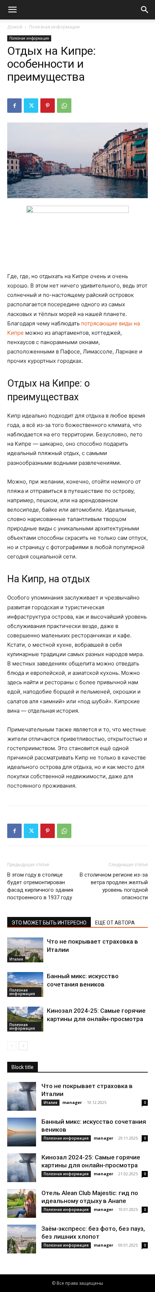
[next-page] (23, 1045)
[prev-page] (11, 1045)
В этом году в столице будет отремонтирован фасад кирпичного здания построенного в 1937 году (40, 886)
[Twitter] (31, 105)
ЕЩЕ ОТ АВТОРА (115, 923)
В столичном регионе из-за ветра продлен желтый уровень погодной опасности (114, 886)
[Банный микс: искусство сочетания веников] (25, 984)
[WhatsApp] (64, 105)
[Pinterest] (47, 105)
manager (72, 1102)
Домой (14, 27)
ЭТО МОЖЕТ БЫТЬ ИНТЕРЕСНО (49, 923)
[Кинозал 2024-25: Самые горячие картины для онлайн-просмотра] (25, 1019)
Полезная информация (54, 27)
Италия (16, 959)
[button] (12, 9)
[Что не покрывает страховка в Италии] (25, 949)
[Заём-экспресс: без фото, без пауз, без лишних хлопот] (21, 1239)
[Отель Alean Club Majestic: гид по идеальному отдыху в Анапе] (21, 1203)
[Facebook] (14, 105)
